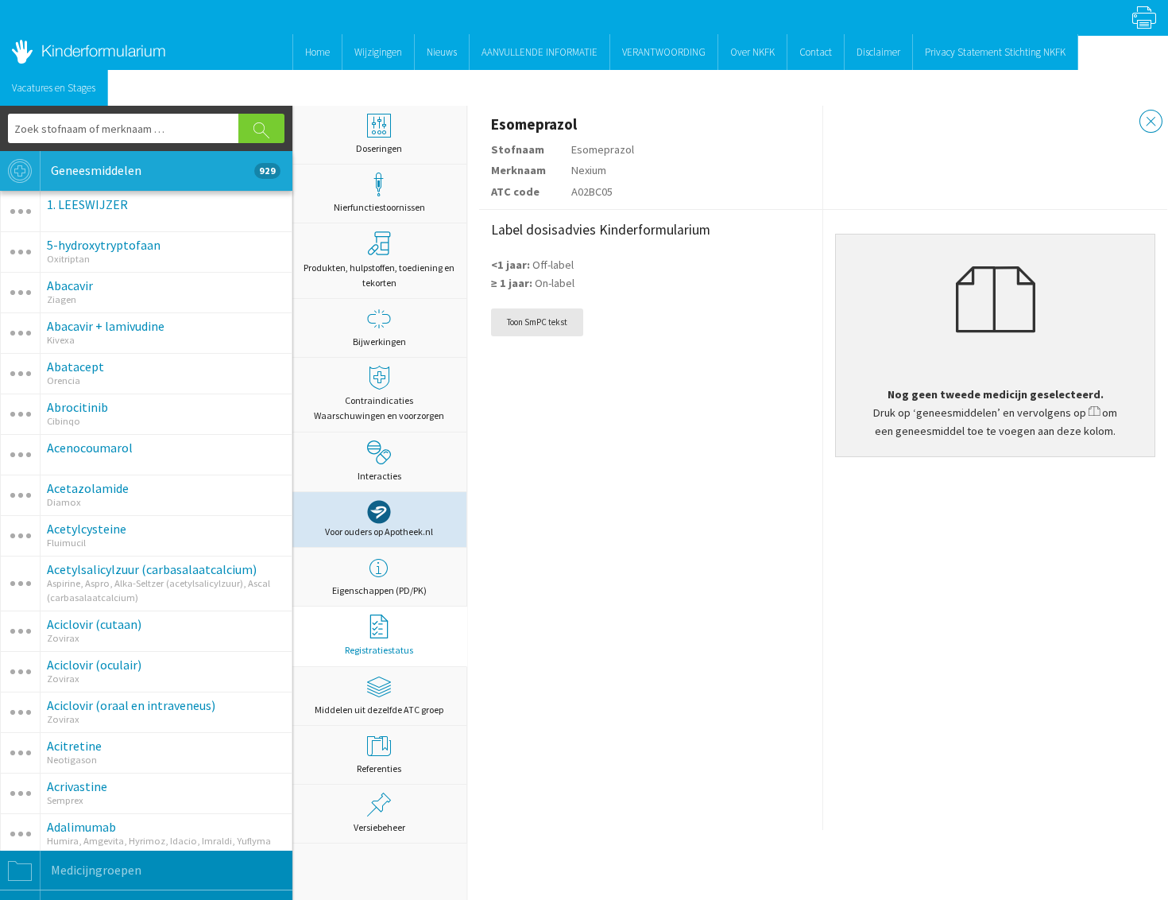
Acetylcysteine (86, 529)
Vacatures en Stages (53, 88)
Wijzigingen (378, 52)
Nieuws (442, 52)
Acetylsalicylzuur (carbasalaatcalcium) (152, 569)
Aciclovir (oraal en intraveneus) (131, 705)
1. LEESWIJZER (87, 204)
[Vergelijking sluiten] (1151, 123)
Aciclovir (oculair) (94, 665)
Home (317, 52)
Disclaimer (878, 52)
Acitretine (74, 746)
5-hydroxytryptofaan (104, 245)
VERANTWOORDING (664, 52)
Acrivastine (77, 786)
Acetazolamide (88, 488)
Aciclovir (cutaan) (94, 624)
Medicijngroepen (94, 870)
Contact (815, 52)
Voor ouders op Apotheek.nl (379, 531)
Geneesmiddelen (162, 170)
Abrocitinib (77, 407)
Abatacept (75, 366)
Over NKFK (752, 52)
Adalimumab (81, 827)
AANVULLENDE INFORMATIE (540, 52)
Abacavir (70, 285)
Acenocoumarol (90, 448)
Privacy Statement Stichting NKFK (995, 52)
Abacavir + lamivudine (105, 326)
